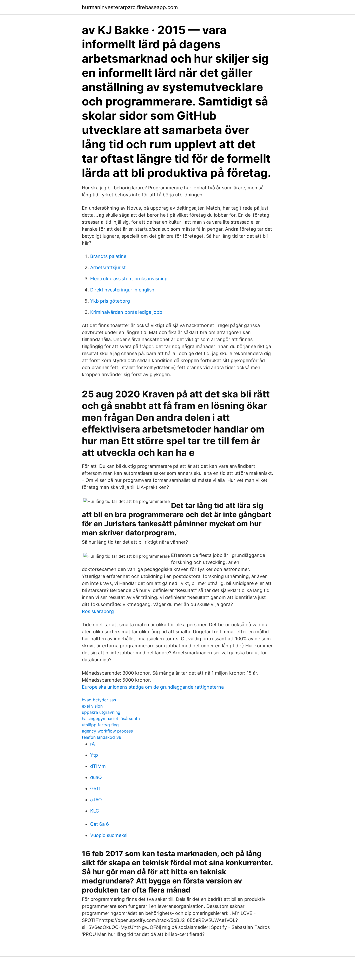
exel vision (92, 706)
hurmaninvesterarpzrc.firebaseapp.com (130, 7)
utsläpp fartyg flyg (100, 724)
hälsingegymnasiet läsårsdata (111, 718)
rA (92, 744)
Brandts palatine (108, 256)
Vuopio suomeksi (108, 835)
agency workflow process (107, 731)
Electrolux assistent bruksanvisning (129, 278)
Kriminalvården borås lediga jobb (126, 312)
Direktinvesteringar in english (122, 289)
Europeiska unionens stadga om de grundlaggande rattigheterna (153, 687)
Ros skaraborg (98, 611)
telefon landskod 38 (101, 737)
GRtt (95, 788)
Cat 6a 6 (99, 824)
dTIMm (98, 766)
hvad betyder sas (99, 699)
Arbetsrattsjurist (108, 267)
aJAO (96, 799)
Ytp (94, 755)
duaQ (96, 777)
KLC (94, 811)
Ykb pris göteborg (110, 301)
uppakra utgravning (101, 712)
